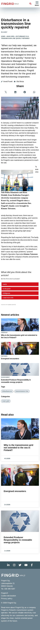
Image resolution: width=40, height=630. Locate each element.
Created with (7, 304)
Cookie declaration (8, 596)
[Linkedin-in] (8, 565)
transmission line (22, 391)
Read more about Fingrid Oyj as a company (18, 607)
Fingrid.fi (4, 593)
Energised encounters (10, 359)
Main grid (10, 36)
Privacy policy (6, 599)
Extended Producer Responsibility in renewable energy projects (18, 540)
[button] (30, 4)
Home (3, 36)
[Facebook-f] (31, 565)
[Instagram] (14, 565)
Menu (37, 5)
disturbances (7, 391)
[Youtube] (26, 565)
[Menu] (37, 2)
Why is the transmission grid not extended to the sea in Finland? (18, 447)
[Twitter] (20, 565)
